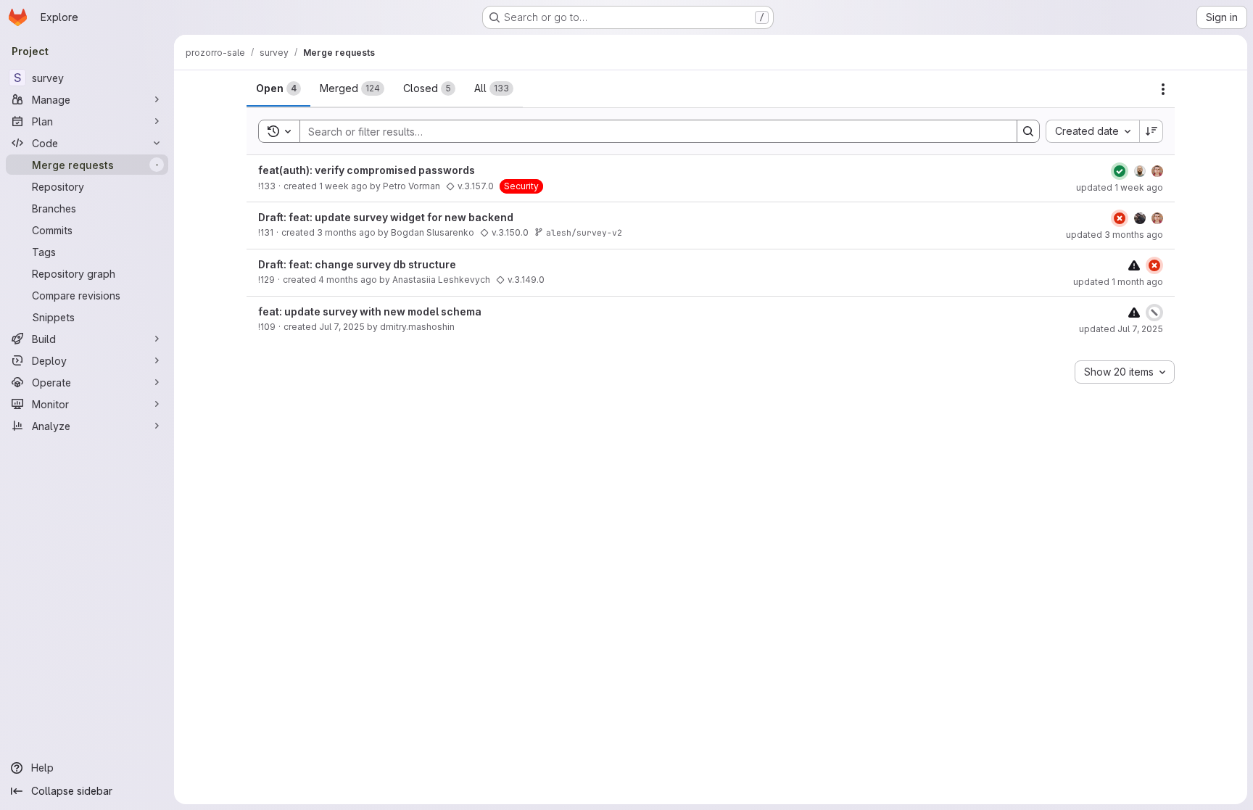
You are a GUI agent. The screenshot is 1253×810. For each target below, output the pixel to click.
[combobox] (1092, 131)
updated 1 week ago (1119, 187)
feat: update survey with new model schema (369, 311)
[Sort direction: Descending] (1151, 131)
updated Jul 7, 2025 (1121, 328)
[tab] (278, 88)
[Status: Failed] (1119, 218)
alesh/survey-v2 (584, 232)
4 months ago (347, 279)
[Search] (1028, 131)
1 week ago (343, 186)
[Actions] (1163, 89)
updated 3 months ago (1114, 234)
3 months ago (346, 232)
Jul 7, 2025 (342, 326)
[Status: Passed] (1119, 171)
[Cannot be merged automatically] (1134, 265)
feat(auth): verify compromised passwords (366, 170)
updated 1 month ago (1118, 281)
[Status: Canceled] (1154, 312)
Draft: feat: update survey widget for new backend (385, 217)
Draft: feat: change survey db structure (357, 264)
